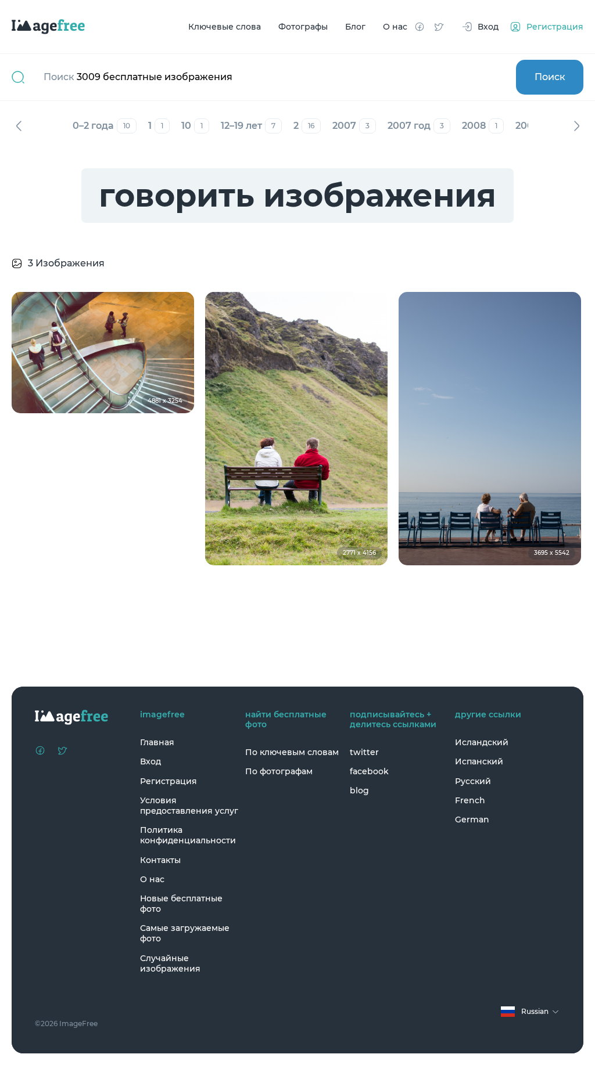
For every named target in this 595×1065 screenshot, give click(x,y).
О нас (395, 26)
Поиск (550, 76)
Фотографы (303, 26)
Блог (355, 26)
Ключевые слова (224, 26)
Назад (19, 126)
